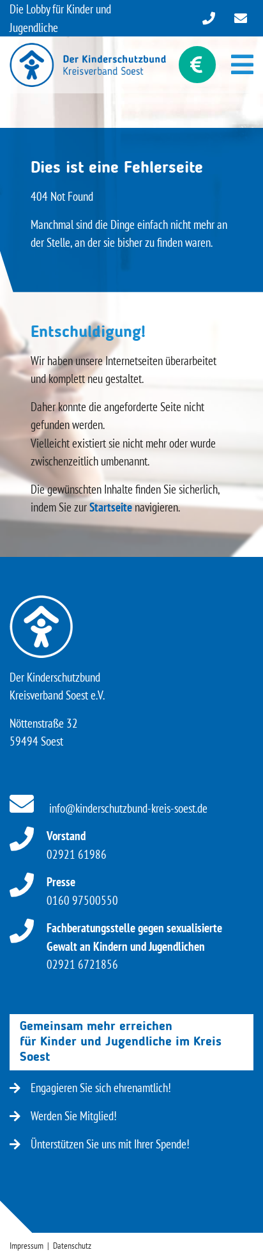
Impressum (26, 1245)
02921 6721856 (134, 946)
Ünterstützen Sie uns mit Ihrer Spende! (110, 1144)
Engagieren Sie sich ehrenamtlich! (101, 1087)
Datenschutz (72, 1245)
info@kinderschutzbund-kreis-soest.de (127, 808)
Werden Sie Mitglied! (74, 1115)
